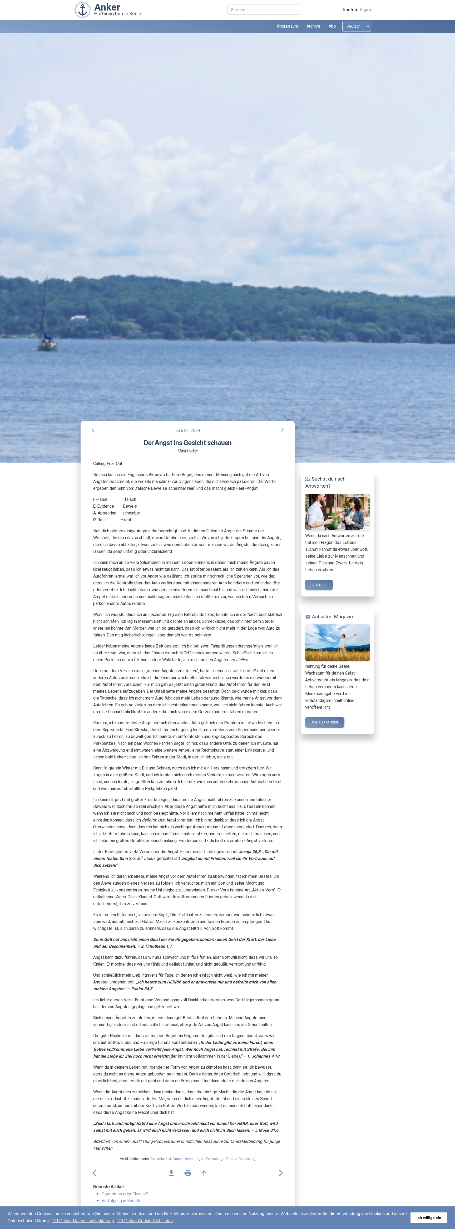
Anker (107, 7)
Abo (332, 26)
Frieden (231, 1159)
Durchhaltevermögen (188, 1159)
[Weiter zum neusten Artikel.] (83, 9)
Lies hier (319, 585)
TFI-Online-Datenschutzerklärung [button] (83, 1220)
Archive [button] (313, 26)
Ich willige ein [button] (429, 1218)
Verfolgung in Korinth (121, 1200)
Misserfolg (247, 1159)
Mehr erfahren (324, 722)
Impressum (287, 26)
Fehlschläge (215, 1159)
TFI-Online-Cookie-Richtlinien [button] (145, 1220)
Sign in (366, 9)
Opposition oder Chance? (125, 1193)
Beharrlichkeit (161, 1159)
